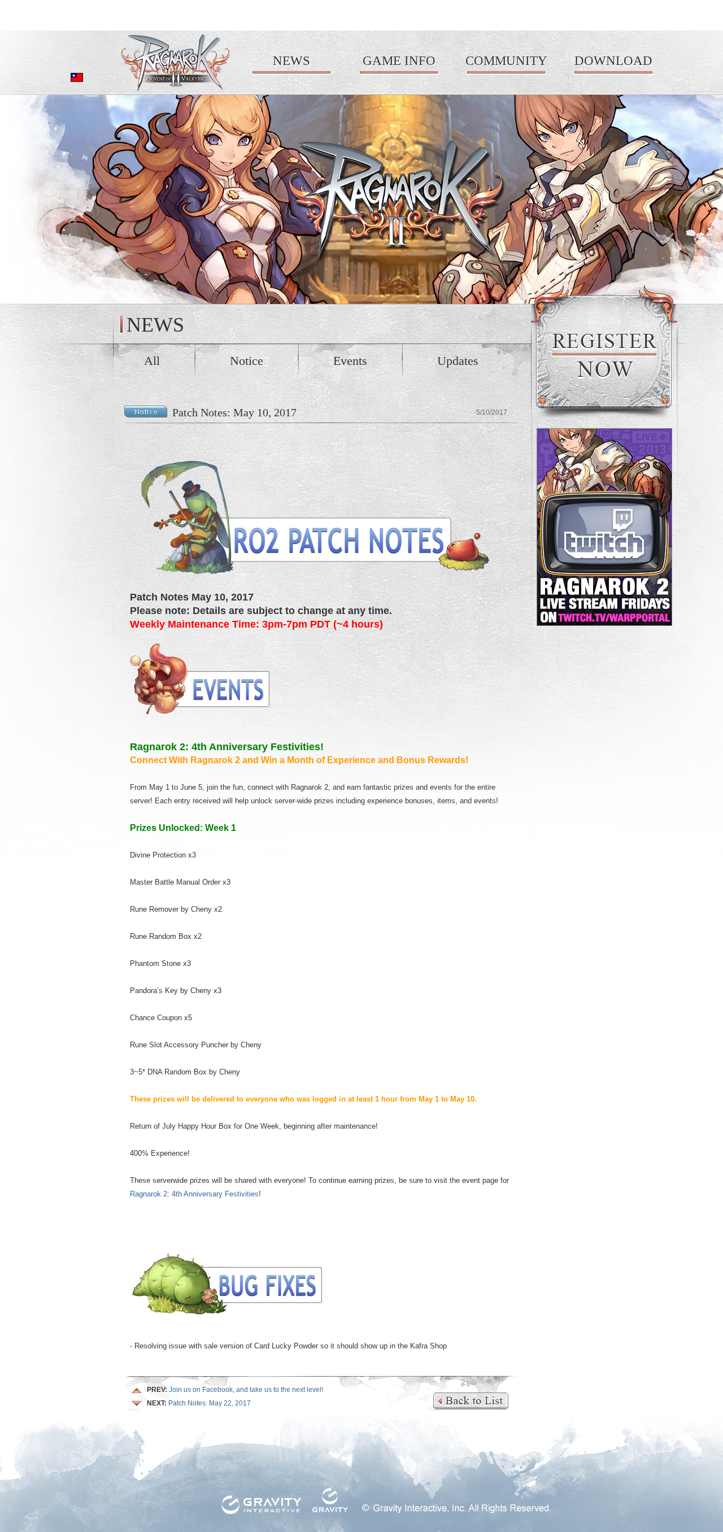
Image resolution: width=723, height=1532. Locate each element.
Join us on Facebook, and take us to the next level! (235, 1390)
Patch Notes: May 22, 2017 (199, 1403)
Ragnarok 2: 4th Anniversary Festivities (194, 1194)
